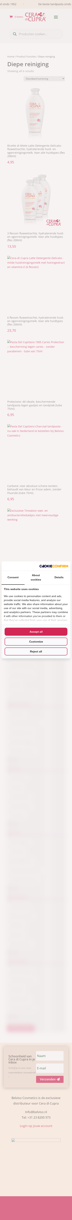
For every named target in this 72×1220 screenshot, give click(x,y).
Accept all (36, 631)
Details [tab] (59, 577)
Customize (36, 641)
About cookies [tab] (36, 577)
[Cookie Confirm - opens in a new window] (53, 566)
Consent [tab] (13, 577)
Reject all (36, 651)
